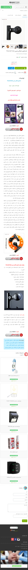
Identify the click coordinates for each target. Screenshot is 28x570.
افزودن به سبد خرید (19, 68)
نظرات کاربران (10, 15)
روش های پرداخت (24, 548)
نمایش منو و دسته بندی (20, 7)
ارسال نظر (25, 520)
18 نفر (10, 68)
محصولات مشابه (18, 15)
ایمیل (26, 497)
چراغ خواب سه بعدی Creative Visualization (13, 401)
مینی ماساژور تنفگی (13, 345)
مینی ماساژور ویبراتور (9, 347)
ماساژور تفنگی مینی (14, 343)
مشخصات (25, 15)
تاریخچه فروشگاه (24, 544)
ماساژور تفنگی (16, 340)
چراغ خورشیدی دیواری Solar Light (14, 426)
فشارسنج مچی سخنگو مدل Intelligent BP (14, 477)
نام (26, 491)
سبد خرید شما (6, 7)
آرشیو (22, 355)
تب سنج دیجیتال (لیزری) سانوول (13, 375)
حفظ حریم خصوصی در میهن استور (21, 546)
